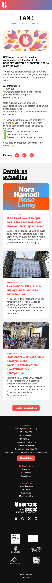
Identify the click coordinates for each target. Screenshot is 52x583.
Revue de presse (26, 486)
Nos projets (26, 473)
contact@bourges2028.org (26, 429)
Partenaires (26, 493)
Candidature (26, 476)
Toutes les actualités (26, 408)
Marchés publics (26, 496)
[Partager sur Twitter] (32, 155)
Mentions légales (26, 574)
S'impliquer (26, 489)
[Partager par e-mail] (17, 155)
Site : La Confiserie (26, 578)
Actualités (26, 469)
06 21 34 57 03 (26, 432)
